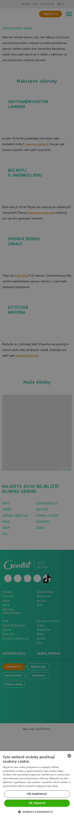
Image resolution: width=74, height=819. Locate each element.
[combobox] (69, 756)
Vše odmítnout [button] (37, 794)
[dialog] (37, 785)
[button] (37, 812)
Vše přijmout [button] (37, 803)
